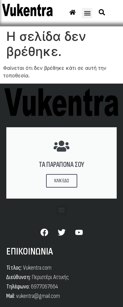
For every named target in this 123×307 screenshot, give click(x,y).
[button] (87, 13)
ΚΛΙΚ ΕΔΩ (61, 181)
